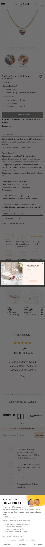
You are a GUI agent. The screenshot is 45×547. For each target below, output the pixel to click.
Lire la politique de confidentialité (13, 536)
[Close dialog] (42, 264)
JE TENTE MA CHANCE (33, 280)
